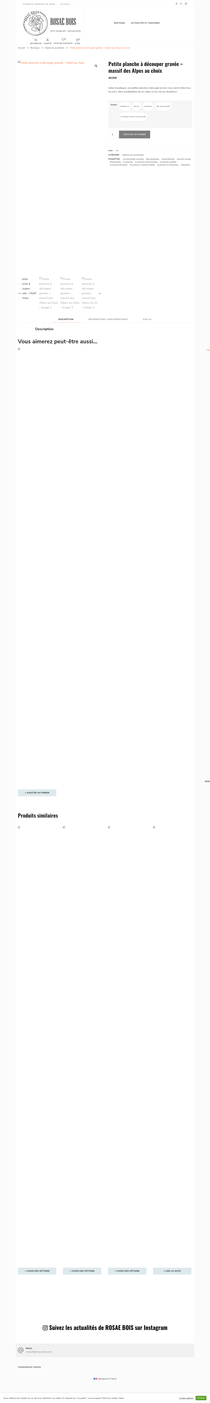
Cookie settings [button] (186, 1398)
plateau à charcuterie (142, 165)
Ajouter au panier (134, 134)
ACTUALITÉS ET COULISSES (145, 23)
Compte (48, 43)
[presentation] (20, 293)
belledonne (152, 159)
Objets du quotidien (133, 155)
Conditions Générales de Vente (39, 4)
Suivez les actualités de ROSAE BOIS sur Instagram (108, 1327)
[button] (96, 65)
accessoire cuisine (133, 159)
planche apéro (168, 162)
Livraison (65, 4)
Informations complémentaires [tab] (108, 319)
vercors (185, 165)
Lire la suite (173, 1271)
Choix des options (38, 1271)
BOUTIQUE (119, 23)
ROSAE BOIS (63, 21)
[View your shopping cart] (77, 41)
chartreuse (167, 159)
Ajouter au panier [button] (38, 792)
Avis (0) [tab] (147, 319)
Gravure (114, 105)
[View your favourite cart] (63, 40)
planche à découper (146, 162)
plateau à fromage (167, 165)
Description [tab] (65, 319)
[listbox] (60, 293)
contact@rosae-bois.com (39, 1351)
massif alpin (184, 159)
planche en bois (118, 165)
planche (127, 162)
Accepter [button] (201, 1398)
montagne (115, 162)
